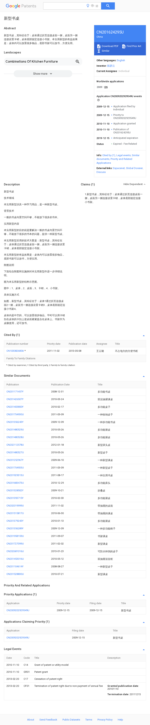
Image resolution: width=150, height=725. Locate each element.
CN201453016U (15, 558)
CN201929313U (15, 475)
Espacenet (119, 168)
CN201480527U (15, 452)
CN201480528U (15, 437)
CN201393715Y (14, 498)
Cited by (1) (108, 155)
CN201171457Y (14, 391)
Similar (105, 50)
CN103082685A (15, 350)
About (30, 719)
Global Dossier (134, 168)
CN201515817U (15, 513)
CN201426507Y (14, 399)
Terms (88, 719)
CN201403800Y (14, 406)
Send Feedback (48, 719)
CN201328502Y (14, 490)
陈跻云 (111, 65)
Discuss (101, 172)
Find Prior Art (133, 46)
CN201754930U (15, 414)
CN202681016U (15, 551)
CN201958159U (15, 536)
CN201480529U (15, 429)
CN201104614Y (14, 566)
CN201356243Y (14, 421)
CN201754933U (15, 467)
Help (120, 719)
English (121, 60)
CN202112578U (15, 444)
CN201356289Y (14, 528)
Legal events (123, 155)
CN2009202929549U (17, 610)
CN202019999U (15, 505)
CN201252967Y (14, 460)
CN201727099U (15, 543)
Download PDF (110, 46)
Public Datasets (71, 719)
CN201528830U (15, 574)
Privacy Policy (104, 719)
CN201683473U (15, 482)
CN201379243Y (14, 520)
